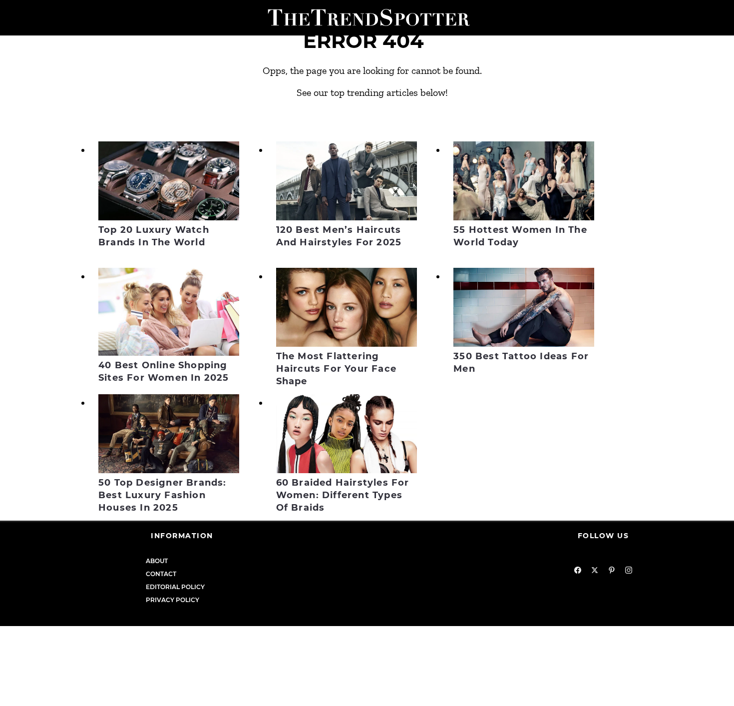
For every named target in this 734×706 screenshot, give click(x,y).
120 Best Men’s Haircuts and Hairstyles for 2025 (339, 236)
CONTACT (161, 574)
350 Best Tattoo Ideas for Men (521, 362)
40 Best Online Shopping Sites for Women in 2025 (163, 371)
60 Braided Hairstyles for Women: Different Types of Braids (342, 495)
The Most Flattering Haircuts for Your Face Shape (336, 369)
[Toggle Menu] (11, 17)
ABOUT (157, 561)
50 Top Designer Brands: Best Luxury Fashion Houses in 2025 (162, 495)
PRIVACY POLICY (172, 600)
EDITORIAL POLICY (175, 587)
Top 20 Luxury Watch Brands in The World (153, 236)
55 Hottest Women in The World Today (520, 236)
